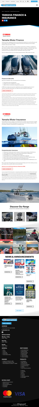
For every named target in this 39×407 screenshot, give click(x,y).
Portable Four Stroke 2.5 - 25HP (8, 361)
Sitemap (26, 405)
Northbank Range (24, 353)
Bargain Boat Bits (24, 362)
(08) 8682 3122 (6, 330)
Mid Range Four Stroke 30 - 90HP (8, 362)
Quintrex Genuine (24, 363)
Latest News (13, 1)
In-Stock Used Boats (24, 356)
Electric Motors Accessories (26, 368)
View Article (7, 271)
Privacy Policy (5, 353)
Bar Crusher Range (24, 352)
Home (3, 11)
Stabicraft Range (24, 351)
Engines (4, 359)
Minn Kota (23, 373)
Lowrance (23, 375)
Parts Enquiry (5, 385)
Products (23, 359)
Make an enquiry (7, 90)
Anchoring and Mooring (25, 364)
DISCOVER (7, 219)
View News (19, 310)
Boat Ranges (24, 348)
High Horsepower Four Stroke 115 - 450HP (10, 363)
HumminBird (23, 377)
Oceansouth (23, 371)
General (4, 348)
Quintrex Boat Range (24, 350)
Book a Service (6, 323)
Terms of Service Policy (7, 354)
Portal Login (5, 352)
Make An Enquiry (6, 383)
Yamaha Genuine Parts (25, 376)
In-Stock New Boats (24, 355)
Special (18, 1)
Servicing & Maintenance (7, 384)
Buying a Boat (6, 380)
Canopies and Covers (24, 365)
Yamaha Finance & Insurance (8, 382)
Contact (4, 351)
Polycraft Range (24, 354)
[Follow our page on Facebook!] (28, 1)
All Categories (23, 361)
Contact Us (7, 1)
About (3, 1)
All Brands (23, 370)
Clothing (22, 366)
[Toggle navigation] (37, 5)
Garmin (22, 372)
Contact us (19, 195)
